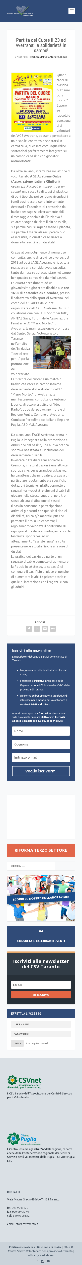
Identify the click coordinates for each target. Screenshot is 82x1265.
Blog (63, 56)
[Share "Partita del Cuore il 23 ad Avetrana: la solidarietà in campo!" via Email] (45, 629)
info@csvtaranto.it (26, 1224)
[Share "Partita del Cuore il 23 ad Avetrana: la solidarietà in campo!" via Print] (53, 629)
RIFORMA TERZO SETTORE (41, 850)
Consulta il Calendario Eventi (41, 941)
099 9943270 (20, 1207)
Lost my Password (37, 1043)
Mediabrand (46, 1255)
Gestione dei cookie (49, 1247)
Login (17, 1043)
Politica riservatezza (22, 1247)
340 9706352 (21, 1215)
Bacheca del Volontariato (44, 56)
